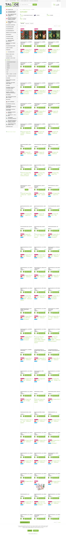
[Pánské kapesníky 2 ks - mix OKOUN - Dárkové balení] (54, 75)
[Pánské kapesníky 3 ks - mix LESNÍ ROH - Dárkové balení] (40, 55)
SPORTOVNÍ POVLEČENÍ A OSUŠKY (12, 97)
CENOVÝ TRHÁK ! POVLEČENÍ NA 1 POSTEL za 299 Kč (12, 22)
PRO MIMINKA (8, 94)
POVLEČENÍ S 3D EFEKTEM (10, 24)
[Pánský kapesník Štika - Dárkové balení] (54, 157)
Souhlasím (36, 530)
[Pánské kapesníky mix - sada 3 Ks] (54, 178)
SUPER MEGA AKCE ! (9, 126)
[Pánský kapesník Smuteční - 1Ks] (54, 219)
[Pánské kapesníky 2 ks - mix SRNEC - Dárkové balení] (40, 116)
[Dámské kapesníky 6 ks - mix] (54, 404)
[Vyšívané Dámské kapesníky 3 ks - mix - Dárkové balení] (40, 507)
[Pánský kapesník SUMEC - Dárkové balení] (26, 137)
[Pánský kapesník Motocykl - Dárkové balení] (26, 239)
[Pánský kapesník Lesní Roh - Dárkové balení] (26, 157)
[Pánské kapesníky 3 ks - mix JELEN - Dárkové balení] (54, 34)
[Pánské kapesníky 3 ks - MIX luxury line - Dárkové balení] (40, 260)
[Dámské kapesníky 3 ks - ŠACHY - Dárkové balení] (54, 445)
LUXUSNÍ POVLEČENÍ (9, 38)
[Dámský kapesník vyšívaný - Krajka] (26, 404)
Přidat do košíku (28, 46)
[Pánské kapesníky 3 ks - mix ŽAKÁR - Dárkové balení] (26, 342)
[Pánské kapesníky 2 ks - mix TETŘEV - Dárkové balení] (54, 96)
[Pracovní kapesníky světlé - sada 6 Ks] (54, 198)
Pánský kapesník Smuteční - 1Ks (53, 226)
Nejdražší (31, 23)
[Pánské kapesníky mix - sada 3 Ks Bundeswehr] (40, 178)
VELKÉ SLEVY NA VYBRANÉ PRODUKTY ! (10, 43)
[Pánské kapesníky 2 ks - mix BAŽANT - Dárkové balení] (26, 116)
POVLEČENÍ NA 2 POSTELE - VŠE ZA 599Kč (10, 110)
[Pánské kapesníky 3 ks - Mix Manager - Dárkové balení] (54, 239)
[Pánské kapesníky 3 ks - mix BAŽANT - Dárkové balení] (26, 34)
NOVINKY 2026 (10, 9)
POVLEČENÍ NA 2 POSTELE (10, 103)
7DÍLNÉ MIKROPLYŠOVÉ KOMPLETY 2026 (12, 124)
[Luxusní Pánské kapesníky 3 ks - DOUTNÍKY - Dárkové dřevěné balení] (54, 342)
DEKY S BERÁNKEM (11, 101)
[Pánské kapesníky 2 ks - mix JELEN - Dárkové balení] (54, 301)
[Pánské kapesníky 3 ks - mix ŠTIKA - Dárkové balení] (26, 75)
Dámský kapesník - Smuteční (38, 391)
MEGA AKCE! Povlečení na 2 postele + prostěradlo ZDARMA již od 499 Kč (12, 18)
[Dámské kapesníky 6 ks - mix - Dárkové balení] (26, 425)
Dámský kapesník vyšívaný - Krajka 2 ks (54, 391)
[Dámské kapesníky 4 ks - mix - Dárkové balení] (40, 445)
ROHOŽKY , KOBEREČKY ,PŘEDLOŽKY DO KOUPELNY (10, 92)
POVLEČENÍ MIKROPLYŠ (10, 30)
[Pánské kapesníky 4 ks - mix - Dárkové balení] (26, 260)
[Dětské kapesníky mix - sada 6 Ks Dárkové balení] (26, 178)
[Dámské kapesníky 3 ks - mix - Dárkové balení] (26, 384)
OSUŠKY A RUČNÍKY (9, 47)
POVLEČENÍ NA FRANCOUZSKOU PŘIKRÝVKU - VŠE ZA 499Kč (11, 106)
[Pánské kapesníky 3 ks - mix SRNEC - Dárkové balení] (40, 34)
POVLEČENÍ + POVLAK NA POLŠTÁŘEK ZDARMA (10, 88)
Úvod (20, 9)
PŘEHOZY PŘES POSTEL (10, 54)
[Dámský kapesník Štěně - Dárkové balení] (40, 404)
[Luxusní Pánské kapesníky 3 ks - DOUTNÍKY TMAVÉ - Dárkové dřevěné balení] (40, 342)
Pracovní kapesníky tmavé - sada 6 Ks (26, 226)
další (59, 522)
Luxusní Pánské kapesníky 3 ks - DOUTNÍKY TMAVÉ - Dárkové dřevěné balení (40, 350)
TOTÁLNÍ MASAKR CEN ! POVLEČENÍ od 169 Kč (12, 12)
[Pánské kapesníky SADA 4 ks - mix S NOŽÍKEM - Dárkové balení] (26, 301)
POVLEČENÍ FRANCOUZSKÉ (10, 45)
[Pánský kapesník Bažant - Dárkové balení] (40, 157)
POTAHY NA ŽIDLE (9, 56)
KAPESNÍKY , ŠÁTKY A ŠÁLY (26, 9)
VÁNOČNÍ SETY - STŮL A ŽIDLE (12, 115)
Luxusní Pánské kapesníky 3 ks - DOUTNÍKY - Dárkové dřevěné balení (53, 350)
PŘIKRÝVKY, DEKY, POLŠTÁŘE (11, 32)
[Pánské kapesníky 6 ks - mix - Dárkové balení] (40, 239)
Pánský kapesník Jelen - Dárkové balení (40, 144)
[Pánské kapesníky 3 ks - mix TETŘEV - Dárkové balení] (26, 55)
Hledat (34, 4)
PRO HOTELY (8, 99)
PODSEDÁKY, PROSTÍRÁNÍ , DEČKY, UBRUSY (10, 83)
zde (36, 533)
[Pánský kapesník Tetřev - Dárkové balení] (40, 219)
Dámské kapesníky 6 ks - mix (24, 494)
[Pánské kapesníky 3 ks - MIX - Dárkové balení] (54, 260)
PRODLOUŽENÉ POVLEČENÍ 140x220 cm (10, 80)
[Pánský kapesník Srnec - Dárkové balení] (54, 137)
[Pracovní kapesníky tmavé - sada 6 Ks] (26, 219)
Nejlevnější (27, 23)
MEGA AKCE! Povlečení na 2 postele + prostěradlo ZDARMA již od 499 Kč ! (12, 121)
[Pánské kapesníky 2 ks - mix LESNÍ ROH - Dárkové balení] (40, 96)
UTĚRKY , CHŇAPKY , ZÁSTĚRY (11, 73)
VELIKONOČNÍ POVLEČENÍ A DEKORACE (12, 118)
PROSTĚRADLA (8, 34)
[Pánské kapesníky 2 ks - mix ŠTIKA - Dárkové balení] (26, 96)
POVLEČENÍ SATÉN (9, 90)
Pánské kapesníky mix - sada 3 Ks (53, 185)
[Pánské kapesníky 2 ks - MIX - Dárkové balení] (40, 280)
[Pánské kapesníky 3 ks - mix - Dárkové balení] (54, 321)
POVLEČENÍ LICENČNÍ (9, 36)
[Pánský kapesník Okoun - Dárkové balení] (54, 116)
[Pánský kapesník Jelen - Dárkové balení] (40, 137)
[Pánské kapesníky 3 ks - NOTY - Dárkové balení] (40, 363)
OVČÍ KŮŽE (8, 85)
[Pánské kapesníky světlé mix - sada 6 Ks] (26, 198)
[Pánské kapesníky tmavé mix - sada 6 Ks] (40, 198)
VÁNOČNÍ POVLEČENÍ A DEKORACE (12, 112)
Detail (26, 189)
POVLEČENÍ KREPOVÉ (9, 28)
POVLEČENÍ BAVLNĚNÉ (10, 26)
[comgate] (11, 136)
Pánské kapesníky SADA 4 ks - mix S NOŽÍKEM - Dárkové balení (26, 309)
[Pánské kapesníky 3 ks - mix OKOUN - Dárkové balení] (26, 321)
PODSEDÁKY (8, 49)
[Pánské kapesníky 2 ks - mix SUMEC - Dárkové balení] (40, 75)
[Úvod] (12, 4)
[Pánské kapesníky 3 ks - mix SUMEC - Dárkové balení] (54, 55)
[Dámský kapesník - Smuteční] (40, 384)
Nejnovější (22, 23)
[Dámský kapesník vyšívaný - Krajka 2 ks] (54, 384)
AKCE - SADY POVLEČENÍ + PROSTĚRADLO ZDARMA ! (12, 15)
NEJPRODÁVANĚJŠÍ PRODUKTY (11, 41)
